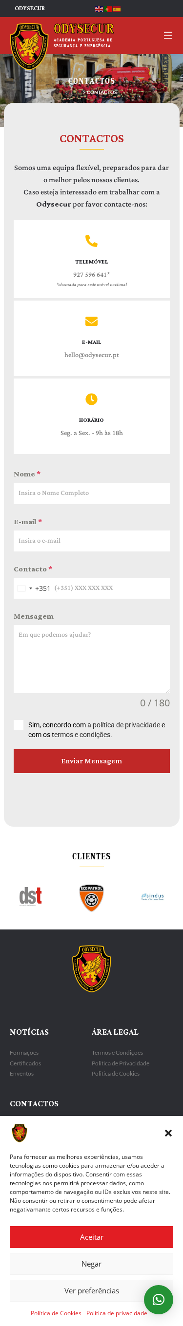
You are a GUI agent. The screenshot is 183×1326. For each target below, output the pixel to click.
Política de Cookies (56, 1313)
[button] (168, 1133)
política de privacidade (126, 725)
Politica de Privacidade (120, 1063)
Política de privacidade (116, 1313)
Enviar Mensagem (91, 761)
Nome (27, 474)
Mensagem (34, 616)
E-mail (28, 522)
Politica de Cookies (116, 1073)
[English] (99, 8)
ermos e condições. (83, 735)
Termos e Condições (117, 1052)
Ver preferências (91, 1290)
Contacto (33, 569)
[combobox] (32, 588)
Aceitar (91, 1237)
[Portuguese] (108, 8)
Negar (91, 1264)
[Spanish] (117, 8)
